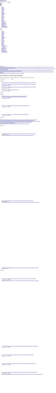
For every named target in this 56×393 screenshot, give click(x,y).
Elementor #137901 (4, 27)
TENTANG (3, 22)
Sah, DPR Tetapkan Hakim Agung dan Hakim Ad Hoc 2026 (10, 89)
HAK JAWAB (4, 23)
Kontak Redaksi (4, 25)
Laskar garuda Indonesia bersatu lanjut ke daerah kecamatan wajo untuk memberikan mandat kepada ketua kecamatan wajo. (19, 363)
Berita (2, 12)
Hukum (3, 18)
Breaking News (4, 13)
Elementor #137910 (4, 26)
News (2, 15)
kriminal (3, 11)
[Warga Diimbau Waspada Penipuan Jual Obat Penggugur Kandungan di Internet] (11, 123)
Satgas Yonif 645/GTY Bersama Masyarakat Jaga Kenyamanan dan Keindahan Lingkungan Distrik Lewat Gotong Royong (19, 133)
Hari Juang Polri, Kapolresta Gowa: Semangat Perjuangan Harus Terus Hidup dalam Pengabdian (15, 114)
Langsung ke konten (3, 0)
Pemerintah (3, 9)
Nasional (3, 7)
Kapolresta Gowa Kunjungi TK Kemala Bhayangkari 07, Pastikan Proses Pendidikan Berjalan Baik (15, 105)
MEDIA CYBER (4, 24)
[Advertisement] (28, 59)
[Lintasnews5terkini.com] (3, 1)
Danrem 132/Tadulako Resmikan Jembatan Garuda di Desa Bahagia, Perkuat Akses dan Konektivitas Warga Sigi (17, 200)
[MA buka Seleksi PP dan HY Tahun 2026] (6, 73)
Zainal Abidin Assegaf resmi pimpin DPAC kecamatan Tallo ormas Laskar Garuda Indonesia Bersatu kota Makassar (18, 354)
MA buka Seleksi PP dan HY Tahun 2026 (18, 73)
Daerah (3, 8)
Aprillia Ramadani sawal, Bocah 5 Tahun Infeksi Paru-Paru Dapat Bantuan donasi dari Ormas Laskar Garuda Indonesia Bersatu (19, 372)
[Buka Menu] (1, 5)
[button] (9, 2)
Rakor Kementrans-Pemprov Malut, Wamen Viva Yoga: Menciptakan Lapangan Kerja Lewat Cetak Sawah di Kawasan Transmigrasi (20, 267)
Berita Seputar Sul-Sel (26, 123)
